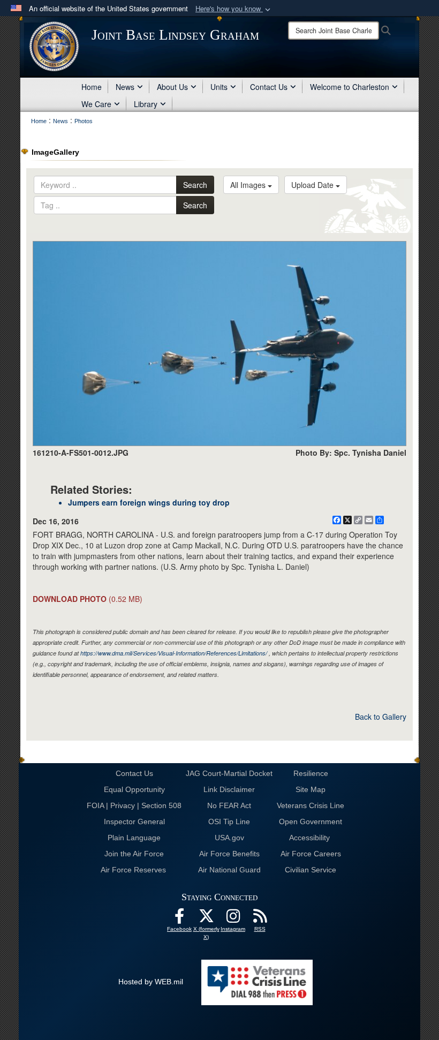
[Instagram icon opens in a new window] (233, 919)
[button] (234, 8)
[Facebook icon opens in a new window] (179, 919)
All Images (249, 184)
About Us (172, 86)
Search (195, 184)
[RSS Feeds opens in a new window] (259, 919)
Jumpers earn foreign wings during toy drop (149, 502)
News (125, 86)
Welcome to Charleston (349, 86)
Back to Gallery (380, 716)
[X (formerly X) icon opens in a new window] (206, 919)
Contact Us (268, 86)
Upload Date (313, 184)
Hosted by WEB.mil (150, 981)
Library (145, 104)
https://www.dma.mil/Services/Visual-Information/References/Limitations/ (173, 653)
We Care (96, 104)
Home (91, 86)
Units (219, 86)
